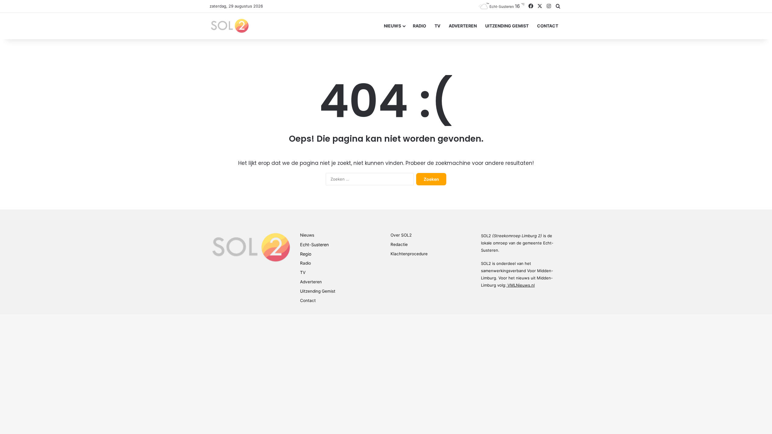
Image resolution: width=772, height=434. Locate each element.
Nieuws (392, 25)
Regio (306, 253)
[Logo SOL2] (229, 25)
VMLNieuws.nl (521, 285)
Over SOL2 (401, 235)
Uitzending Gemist (507, 25)
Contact (547, 25)
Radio (419, 25)
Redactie (399, 244)
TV (437, 25)
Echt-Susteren (314, 244)
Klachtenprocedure (409, 253)
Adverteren (463, 25)
